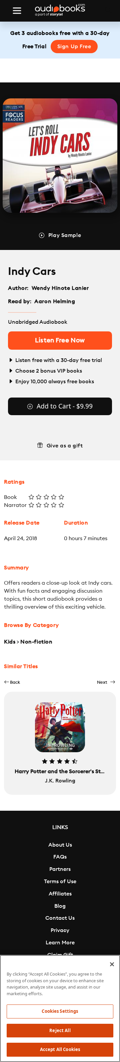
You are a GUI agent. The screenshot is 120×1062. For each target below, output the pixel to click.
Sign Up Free (74, 46)
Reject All (59, 1030)
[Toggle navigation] (17, 10)
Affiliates (60, 893)
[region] (60, 1008)
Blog (60, 906)
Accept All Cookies (60, 1049)
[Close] (112, 964)
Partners (60, 869)
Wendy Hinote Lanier (60, 288)
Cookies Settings (60, 1011)
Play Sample (64, 235)
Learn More (60, 942)
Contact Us (60, 918)
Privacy (60, 930)
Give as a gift (65, 446)
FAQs (60, 857)
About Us (60, 845)
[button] (12, 682)
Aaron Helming (54, 301)
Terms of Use (60, 881)
